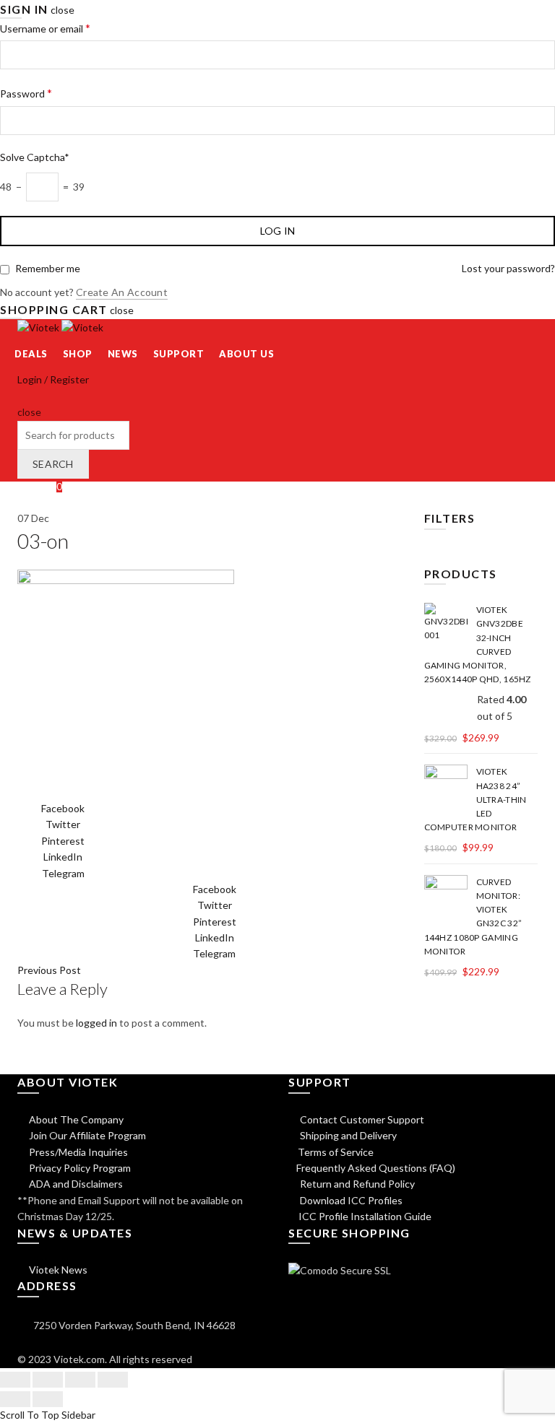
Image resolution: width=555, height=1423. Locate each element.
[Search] (22, 396)
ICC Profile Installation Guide (363, 1216)
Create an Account (122, 292)
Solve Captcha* (34, 157)
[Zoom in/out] (113, 1380)
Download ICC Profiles (350, 1200)
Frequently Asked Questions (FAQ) (375, 1168)
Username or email (45, 28)
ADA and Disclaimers (75, 1184)
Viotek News (57, 1269)
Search (53, 464)
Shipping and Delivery (347, 1135)
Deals (31, 354)
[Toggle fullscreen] (80, 1380)
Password (26, 93)
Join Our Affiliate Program (86, 1135)
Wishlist (39, 486)
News (123, 354)
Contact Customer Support (361, 1119)
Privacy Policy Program (79, 1168)
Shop (77, 354)
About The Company (75, 1119)
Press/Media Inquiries (77, 1152)
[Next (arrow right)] (48, 1399)
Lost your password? (508, 268)
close (62, 10)
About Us (246, 354)
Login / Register (53, 379)
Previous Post (49, 970)
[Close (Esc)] (15, 1380)
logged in (96, 1023)
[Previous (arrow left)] (15, 1399)
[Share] (48, 1380)
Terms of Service (336, 1152)
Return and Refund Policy (356, 1184)
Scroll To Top (29, 1415)
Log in (278, 231)
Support (179, 354)
